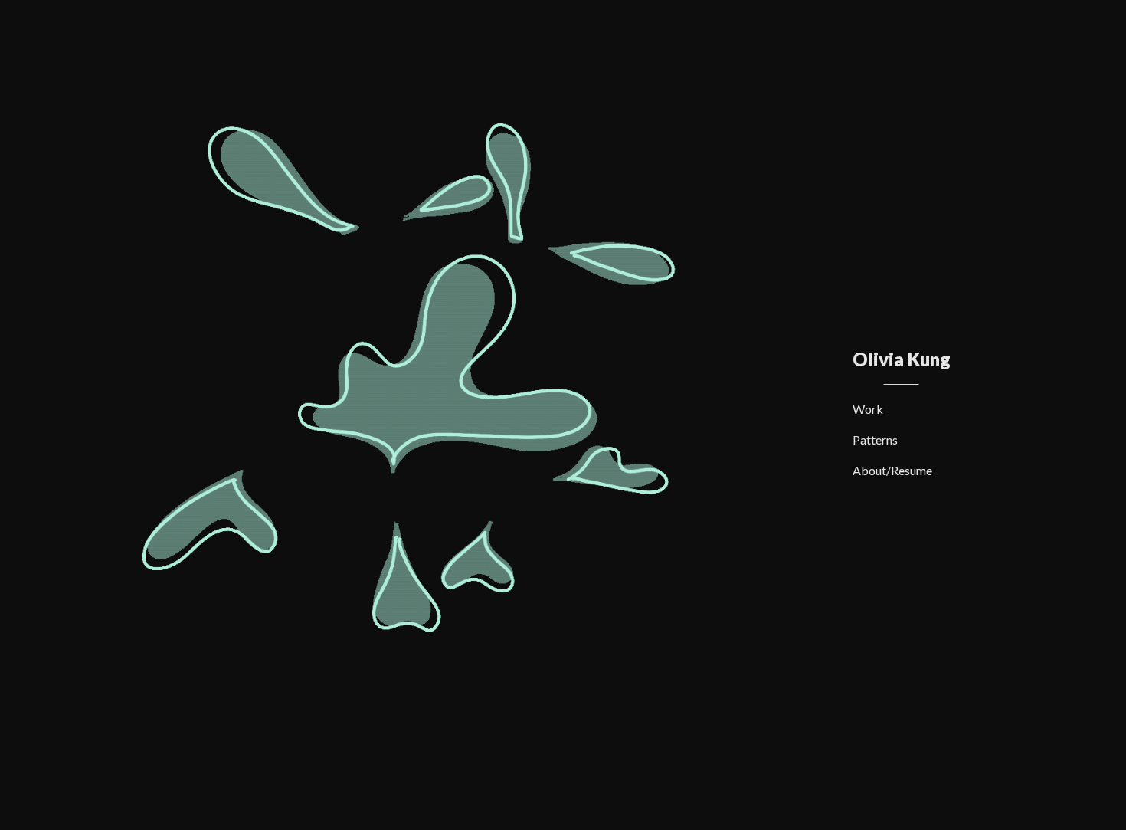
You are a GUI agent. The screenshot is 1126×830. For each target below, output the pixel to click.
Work (868, 409)
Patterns (875, 439)
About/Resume (892, 470)
